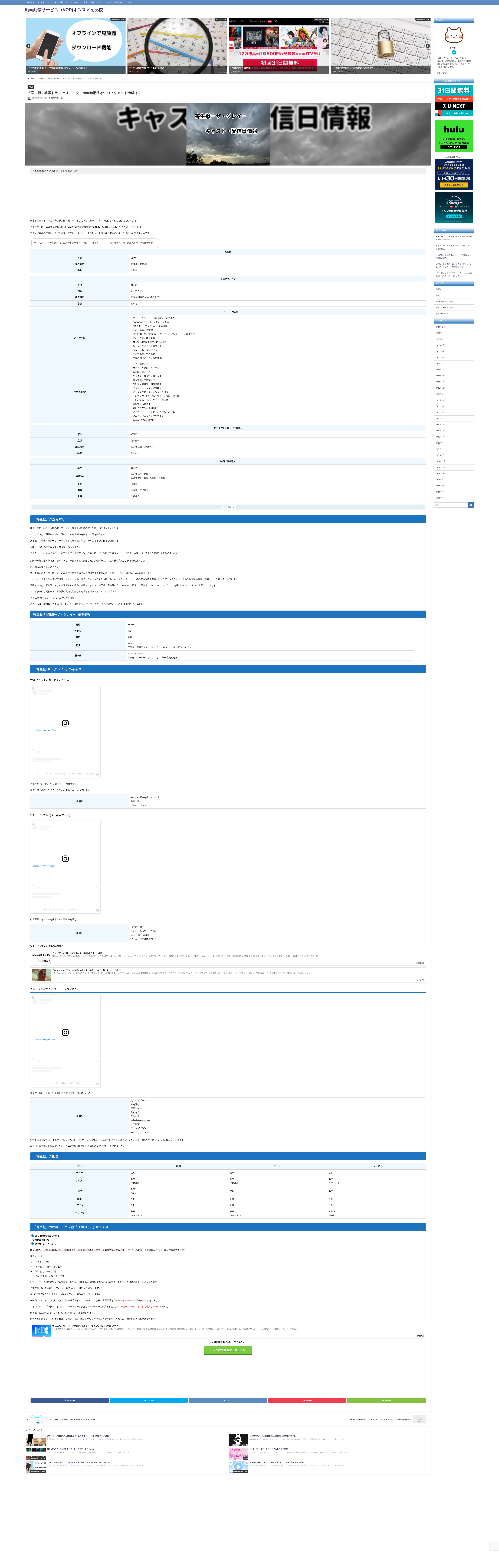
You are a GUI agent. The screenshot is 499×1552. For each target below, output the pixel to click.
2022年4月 (440, 363)
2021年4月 (440, 437)
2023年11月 (440, 327)
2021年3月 (440, 443)
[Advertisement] (129, 198)
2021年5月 (440, 431)
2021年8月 (440, 412)
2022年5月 (440, 357)
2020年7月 (440, 492)
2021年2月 (440, 449)
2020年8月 (440, 486)
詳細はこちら (442, 73)
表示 (231, 507)
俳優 (437, 295)
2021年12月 (440, 388)
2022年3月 (440, 370)
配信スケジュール (443, 314)
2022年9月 (440, 333)
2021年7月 (440, 418)
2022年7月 (440, 345)
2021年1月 (440, 455)
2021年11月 (440, 394)
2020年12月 (440, 461)
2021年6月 (440, 425)
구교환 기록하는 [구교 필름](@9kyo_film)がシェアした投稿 (65, 909)
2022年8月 (440, 339)
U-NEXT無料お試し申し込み (228, 1350)
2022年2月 (440, 376)
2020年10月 (440, 473)
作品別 (30, 87)
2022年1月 (440, 382)
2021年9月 (440, 406)
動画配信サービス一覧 (445, 301)
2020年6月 (440, 498)
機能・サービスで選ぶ (445, 307)
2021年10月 (440, 400)
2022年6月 (440, 351)
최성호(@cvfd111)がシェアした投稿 (65, 1083)
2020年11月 (440, 467)
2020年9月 (440, 479)
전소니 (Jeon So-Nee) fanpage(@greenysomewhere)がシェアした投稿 (65, 774)
